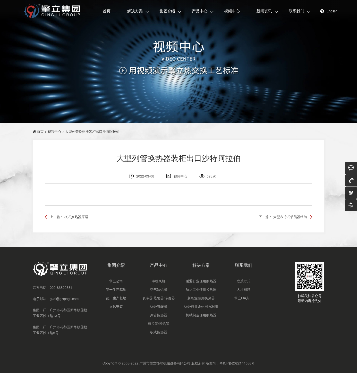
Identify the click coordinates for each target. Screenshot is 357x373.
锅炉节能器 (158, 306)
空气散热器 (158, 289)
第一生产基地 (116, 289)
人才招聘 (243, 289)
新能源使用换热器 (201, 297)
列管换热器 (158, 314)
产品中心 (199, 11)
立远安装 (116, 306)
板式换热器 (158, 331)
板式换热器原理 (76, 216)
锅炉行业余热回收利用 (201, 306)
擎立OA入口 (243, 297)
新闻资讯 (264, 11)
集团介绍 (167, 11)
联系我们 (296, 11)
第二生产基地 (116, 297)
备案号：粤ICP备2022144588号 (230, 363)
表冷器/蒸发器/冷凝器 (158, 297)
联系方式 (243, 280)
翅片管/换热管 (158, 323)
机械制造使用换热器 (201, 314)
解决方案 (135, 11)
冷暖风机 (158, 280)
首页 (106, 11)
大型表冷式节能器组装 (290, 216)
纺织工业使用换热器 (201, 289)
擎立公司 (116, 280)
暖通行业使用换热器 (201, 280)
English (332, 11)
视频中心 (232, 11)
